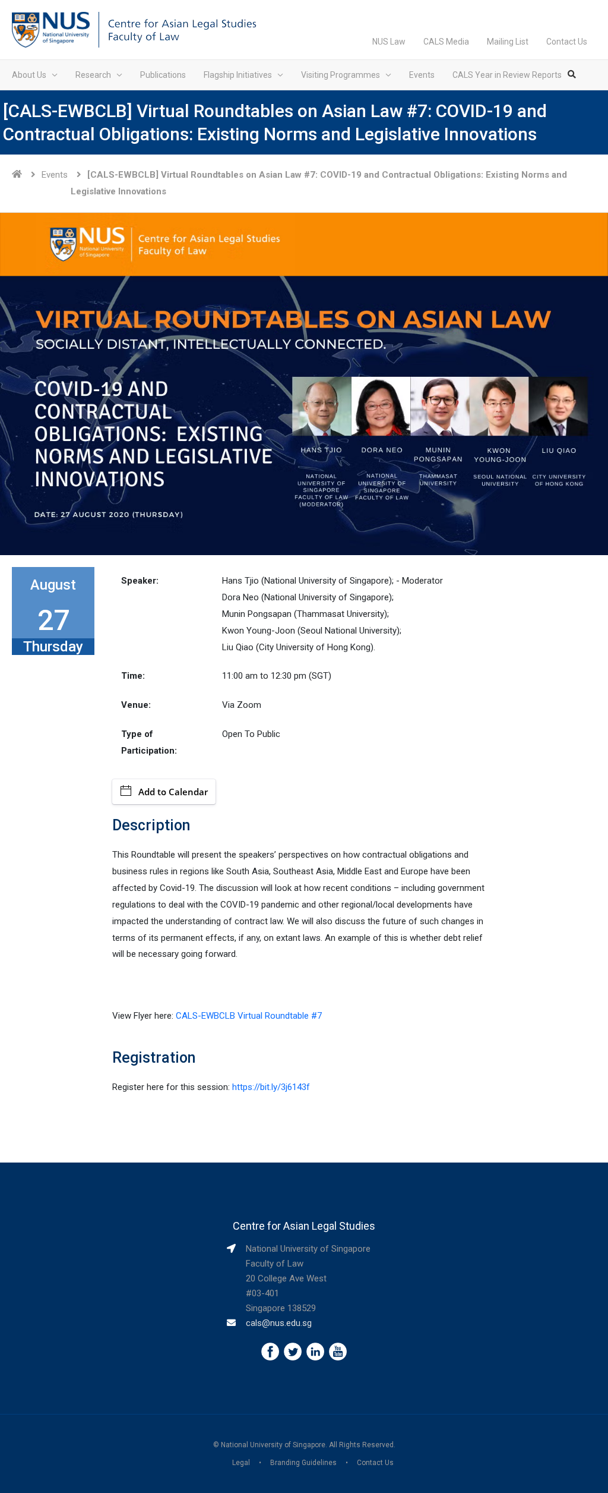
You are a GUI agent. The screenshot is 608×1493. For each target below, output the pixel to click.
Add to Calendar (173, 792)
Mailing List (507, 41)
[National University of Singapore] (51, 29)
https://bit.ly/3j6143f (271, 1087)
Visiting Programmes (340, 75)
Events (422, 75)
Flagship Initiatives (238, 75)
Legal (241, 1463)
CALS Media (446, 41)
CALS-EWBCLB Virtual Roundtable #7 (249, 1015)
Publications (163, 75)
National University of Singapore (273, 1445)
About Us (29, 75)
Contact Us (566, 41)
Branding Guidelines (303, 1463)
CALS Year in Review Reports (507, 75)
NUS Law (389, 41)
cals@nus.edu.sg (279, 1323)
